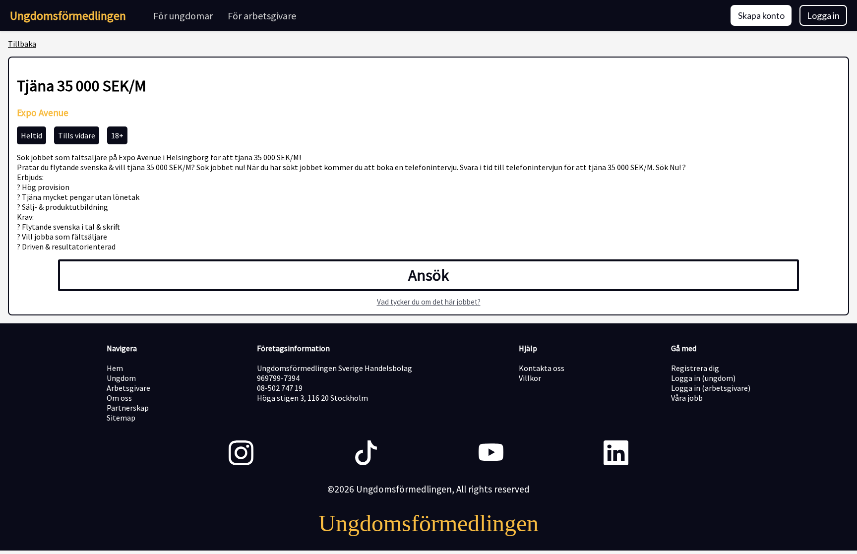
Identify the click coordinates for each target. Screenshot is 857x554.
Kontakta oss (541, 368)
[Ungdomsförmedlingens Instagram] (241, 453)
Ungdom (121, 378)
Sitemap (121, 418)
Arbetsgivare (128, 388)
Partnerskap (128, 408)
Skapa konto (761, 15)
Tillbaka (22, 44)
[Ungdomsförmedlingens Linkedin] (616, 453)
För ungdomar (183, 15)
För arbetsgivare (262, 15)
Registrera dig (695, 368)
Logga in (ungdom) (703, 378)
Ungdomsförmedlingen (68, 15)
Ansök (428, 275)
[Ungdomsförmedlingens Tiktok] (366, 453)
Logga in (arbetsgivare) (710, 388)
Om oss (119, 398)
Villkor (530, 378)
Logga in (823, 15)
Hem (115, 368)
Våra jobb (687, 398)
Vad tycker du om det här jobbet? (429, 302)
